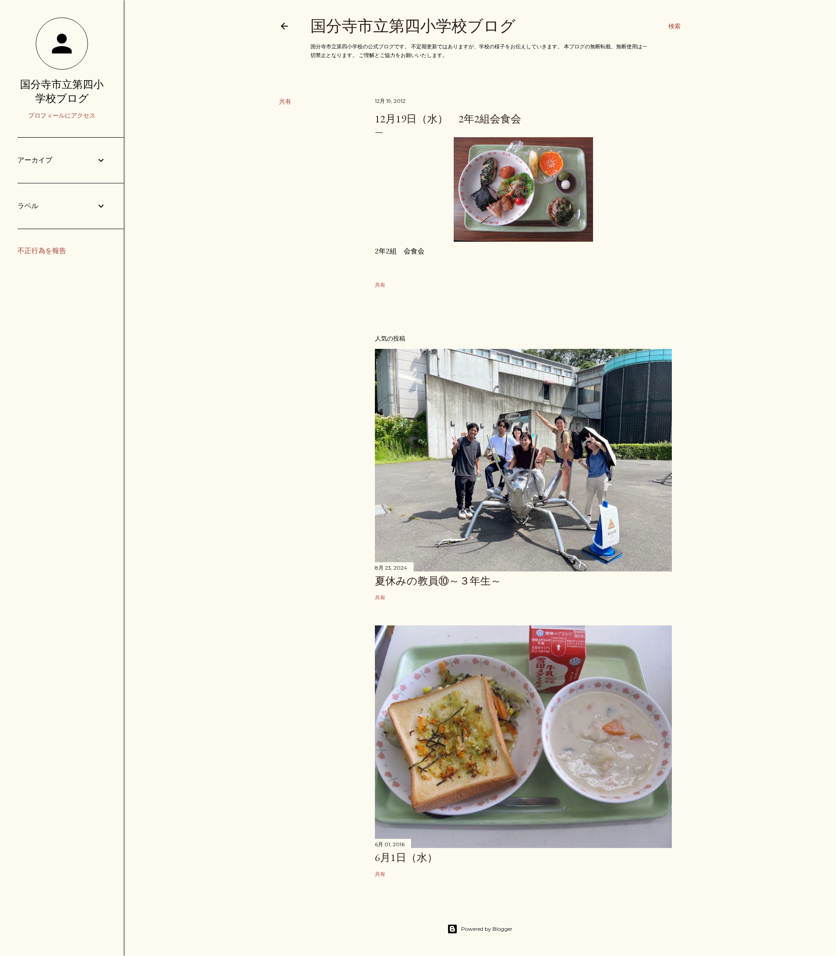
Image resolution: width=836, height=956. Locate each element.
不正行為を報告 (41, 251)
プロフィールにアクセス (61, 115)
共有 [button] (285, 101)
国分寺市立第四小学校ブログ (413, 26)
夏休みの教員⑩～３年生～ (438, 581)
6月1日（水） (406, 857)
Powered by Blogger (486, 929)
